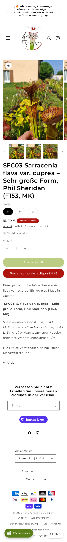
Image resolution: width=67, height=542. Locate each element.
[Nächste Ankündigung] (60, 11)
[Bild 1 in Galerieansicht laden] (16, 151)
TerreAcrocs (30, 513)
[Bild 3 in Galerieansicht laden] (50, 151)
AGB (44, 523)
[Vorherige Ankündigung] (7, 11)
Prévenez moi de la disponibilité (33, 273)
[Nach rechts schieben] (63, 152)
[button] (8, 38)
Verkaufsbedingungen (35, 535)
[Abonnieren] (55, 405)
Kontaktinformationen (35, 529)
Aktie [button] (11, 362)
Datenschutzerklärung (24, 523)
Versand (7, 226)
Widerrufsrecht (40, 518)
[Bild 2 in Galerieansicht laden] (33, 151)
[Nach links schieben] (4, 152)
